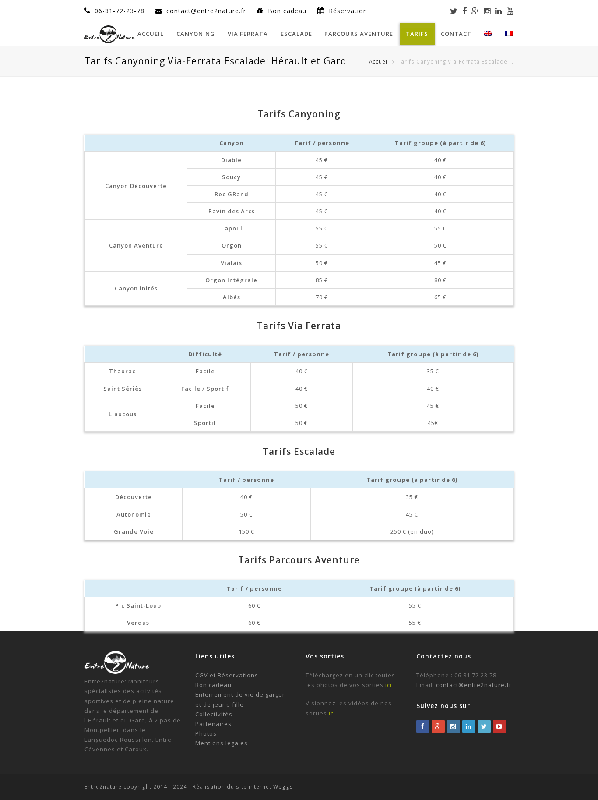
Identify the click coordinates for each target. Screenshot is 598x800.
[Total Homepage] (117, 672)
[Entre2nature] (109, 33)
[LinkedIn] (498, 11)
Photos (206, 733)
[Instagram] (487, 11)
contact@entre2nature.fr (474, 685)
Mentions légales (221, 743)
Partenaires (213, 724)
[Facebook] (464, 11)
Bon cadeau (288, 11)
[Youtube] (510, 11)
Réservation (348, 11)
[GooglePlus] (438, 726)
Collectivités (213, 714)
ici (388, 685)
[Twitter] (454, 11)
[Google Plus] (475, 11)
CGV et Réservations (226, 675)
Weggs (282, 786)
